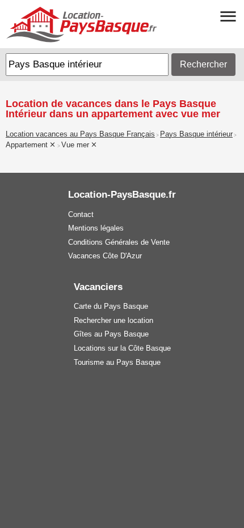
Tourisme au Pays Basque (117, 362)
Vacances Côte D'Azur (105, 256)
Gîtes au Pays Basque (111, 334)
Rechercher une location (113, 320)
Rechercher (203, 64)
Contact (81, 214)
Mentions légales (96, 228)
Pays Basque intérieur (196, 134)
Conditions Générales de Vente (119, 242)
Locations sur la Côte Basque (122, 348)
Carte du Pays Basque (111, 306)
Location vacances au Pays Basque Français (80, 134)
